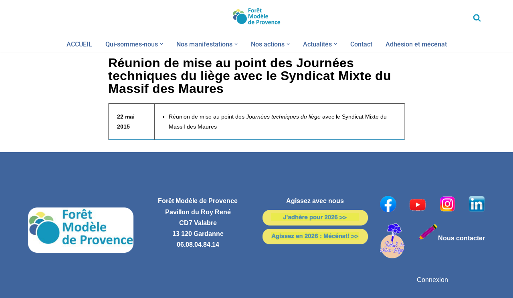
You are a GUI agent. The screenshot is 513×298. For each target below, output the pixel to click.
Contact (361, 44)
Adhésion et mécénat (416, 44)
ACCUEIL (79, 44)
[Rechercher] (477, 18)
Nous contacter (461, 238)
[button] (161, 44)
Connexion (432, 279)
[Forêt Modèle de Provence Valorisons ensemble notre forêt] (256, 17)
